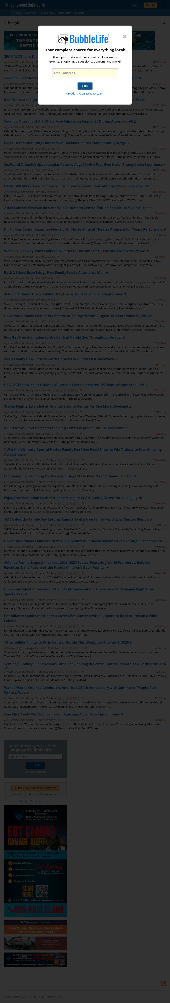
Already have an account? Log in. (85, 93)
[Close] (124, 37)
